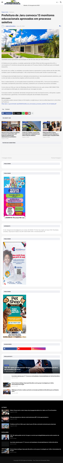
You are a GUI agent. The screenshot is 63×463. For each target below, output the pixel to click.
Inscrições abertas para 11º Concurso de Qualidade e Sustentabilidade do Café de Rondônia (36, 376)
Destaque (11, 12)
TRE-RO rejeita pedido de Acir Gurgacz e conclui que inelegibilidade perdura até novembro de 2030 (34, 436)
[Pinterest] (26, 113)
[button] (2, 2)
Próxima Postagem (56, 158)
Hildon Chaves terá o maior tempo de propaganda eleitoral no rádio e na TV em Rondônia (33, 410)
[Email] (29, 113)
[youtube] (24, 348)
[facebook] (10, 348)
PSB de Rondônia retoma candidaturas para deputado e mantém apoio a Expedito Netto (51, 134)
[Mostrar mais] (32, 113)
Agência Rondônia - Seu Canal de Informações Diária (36, 460)
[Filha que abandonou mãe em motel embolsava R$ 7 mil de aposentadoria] (5, 419)
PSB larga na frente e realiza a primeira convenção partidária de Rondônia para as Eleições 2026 (35, 390)
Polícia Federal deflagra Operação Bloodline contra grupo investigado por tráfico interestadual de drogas (33, 383)
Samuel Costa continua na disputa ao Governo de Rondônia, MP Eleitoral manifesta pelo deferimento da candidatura (11, 134)
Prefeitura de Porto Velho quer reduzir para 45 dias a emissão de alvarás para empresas (33, 424)
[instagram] (39, 348)
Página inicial (5, 12)
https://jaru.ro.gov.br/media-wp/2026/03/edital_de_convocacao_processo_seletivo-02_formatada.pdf (29, 104)
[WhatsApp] (23, 113)
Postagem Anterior (7, 158)
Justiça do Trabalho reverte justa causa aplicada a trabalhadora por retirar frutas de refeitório (31, 134)
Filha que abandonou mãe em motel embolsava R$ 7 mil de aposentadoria (29, 417)
